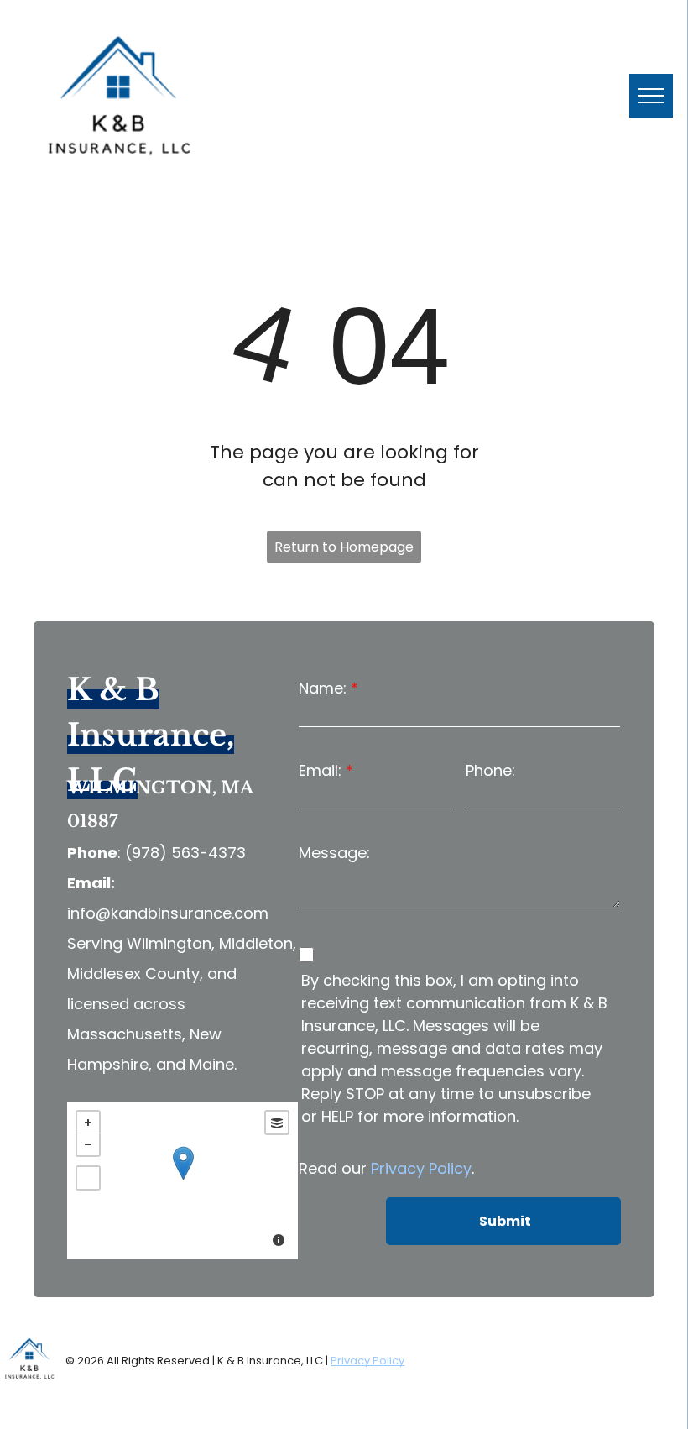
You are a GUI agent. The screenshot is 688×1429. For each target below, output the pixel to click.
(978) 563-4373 (185, 852)
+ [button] (88, 1122)
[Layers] (277, 1122)
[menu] (651, 96)
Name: (323, 688)
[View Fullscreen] (88, 1178)
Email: (320, 770)
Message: (334, 852)
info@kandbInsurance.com (167, 913)
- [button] (88, 1144)
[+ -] (182, 1180)
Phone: (490, 770)
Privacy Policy (421, 1168)
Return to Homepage (344, 547)
